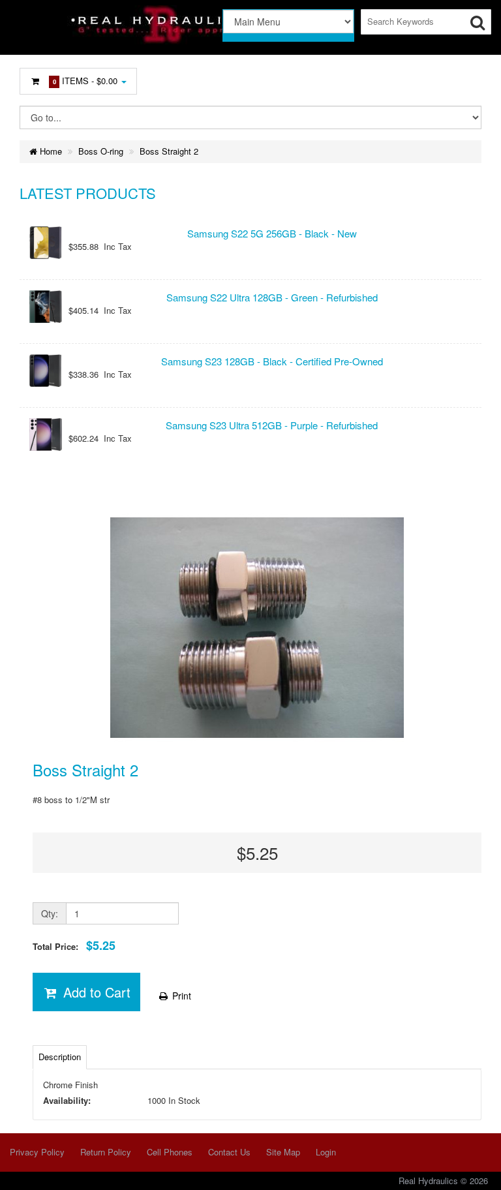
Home (49, 151)
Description (59, 1056)
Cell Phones (169, 1152)
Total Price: (74, 946)
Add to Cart (94, 992)
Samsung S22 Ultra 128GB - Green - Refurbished (272, 297)
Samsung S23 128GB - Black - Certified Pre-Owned (272, 361)
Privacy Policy (37, 1152)
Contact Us (229, 1152)
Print (180, 995)
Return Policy (105, 1152)
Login (326, 1152)
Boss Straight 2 (169, 151)
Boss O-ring (100, 151)
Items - (85, 80)
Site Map (283, 1152)
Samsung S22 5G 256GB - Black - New (272, 233)
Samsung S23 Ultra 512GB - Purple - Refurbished (272, 425)
